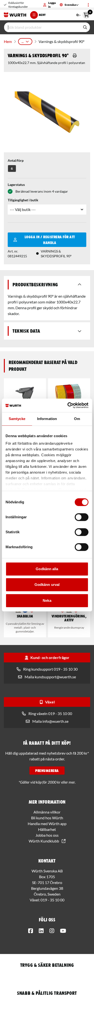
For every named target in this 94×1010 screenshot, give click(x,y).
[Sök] (85, 27)
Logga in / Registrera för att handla (50, 240)
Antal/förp (16, 160)
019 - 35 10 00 (52, 900)
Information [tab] (47, 419)
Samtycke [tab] (17, 419)
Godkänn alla (47, 569)
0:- (83, 14)
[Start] (15, 15)
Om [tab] (77, 419)
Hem (8, 41)
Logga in (52, 4)
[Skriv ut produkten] (75, 55)
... (22, 41)
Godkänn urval (47, 584)
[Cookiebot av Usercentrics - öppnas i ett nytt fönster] (67, 405)
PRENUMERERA (47, 770)
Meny (42, 14)
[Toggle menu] (88, 4)
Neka (47, 600)
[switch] (81, 517)
